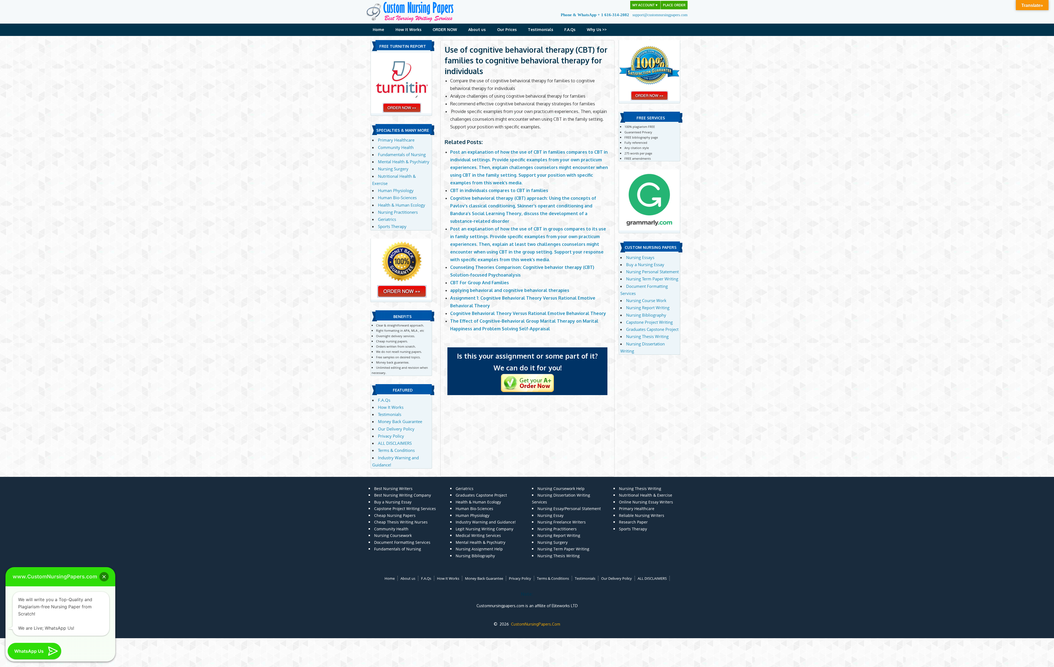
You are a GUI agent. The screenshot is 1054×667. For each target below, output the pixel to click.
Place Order (674, 5)
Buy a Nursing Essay (645, 264)
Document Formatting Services (402, 542)
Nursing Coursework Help (561, 488)
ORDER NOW (445, 29)
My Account (645, 5)
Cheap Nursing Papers (395, 515)
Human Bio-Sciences (397, 197)
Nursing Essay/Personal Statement (569, 508)
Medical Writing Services (478, 535)
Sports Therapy (392, 226)
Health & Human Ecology (401, 205)
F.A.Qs (569, 29)
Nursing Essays (640, 257)
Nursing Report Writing (647, 307)
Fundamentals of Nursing (402, 154)
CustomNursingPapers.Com (535, 624)
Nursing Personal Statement (652, 271)
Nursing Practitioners (398, 212)
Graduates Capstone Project (652, 329)
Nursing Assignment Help (479, 548)
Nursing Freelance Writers (561, 522)
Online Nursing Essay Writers (646, 502)
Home (378, 29)
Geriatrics (387, 219)
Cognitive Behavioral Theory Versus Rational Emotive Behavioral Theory (528, 313)
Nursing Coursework (393, 535)
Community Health (396, 147)
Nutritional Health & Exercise (645, 495)
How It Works (408, 29)
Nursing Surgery (393, 168)
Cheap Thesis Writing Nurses (401, 522)
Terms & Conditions (396, 450)
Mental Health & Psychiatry (403, 161)
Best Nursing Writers (393, 488)
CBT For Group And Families (479, 282)
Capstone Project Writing (649, 322)
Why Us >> (597, 29)
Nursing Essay (550, 515)
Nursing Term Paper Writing (652, 279)
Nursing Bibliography (646, 315)
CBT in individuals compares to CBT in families (499, 190)
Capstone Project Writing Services (405, 508)
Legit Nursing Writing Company (484, 528)
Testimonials (540, 29)
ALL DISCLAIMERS (395, 443)
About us (477, 29)
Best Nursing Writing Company (402, 495)
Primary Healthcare (396, 140)
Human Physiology (396, 190)
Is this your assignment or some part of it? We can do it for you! (527, 361)
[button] (104, 576)
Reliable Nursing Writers (641, 515)
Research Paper (633, 522)
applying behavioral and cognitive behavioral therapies (509, 290)
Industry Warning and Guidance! (486, 522)
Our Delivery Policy (396, 429)
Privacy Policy (391, 436)
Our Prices (507, 29)
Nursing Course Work (646, 300)
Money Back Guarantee (400, 421)
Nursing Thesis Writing (647, 336)
